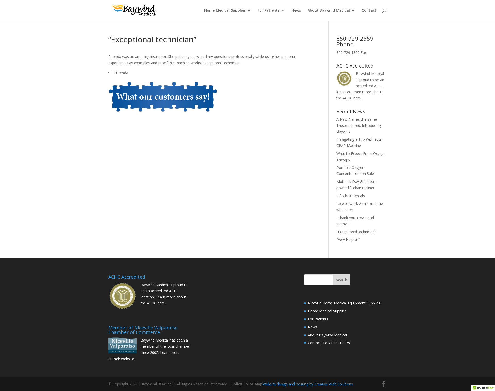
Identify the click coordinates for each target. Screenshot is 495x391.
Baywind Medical (158, 383)
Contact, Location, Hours (329, 342)
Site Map (254, 383)
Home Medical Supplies (225, 11)
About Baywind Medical (329, 11)
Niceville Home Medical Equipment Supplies (344, 303)
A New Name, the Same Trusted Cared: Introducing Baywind (358, 125)
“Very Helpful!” (348, 239)
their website (123, 358)
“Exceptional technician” (356, 231)
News (296, 11)
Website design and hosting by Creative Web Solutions (307, 383)
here (357, 98)
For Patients (268, 11)
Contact (369, 11)
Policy (236, 383)
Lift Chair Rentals (350, 195)
